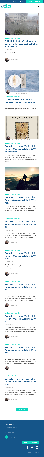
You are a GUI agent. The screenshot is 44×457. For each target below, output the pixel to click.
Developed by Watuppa (33, 452)
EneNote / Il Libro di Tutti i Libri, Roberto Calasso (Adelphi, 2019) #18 (20, 319)
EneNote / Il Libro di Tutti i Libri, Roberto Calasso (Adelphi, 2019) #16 (20, 382)
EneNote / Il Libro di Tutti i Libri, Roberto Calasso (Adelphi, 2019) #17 (20, 350)
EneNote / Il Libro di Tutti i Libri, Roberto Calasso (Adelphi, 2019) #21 (20, 224)
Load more (22, 409)
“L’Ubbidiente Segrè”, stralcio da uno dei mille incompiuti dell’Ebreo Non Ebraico (22, 44)
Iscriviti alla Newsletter (34, 1)
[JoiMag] (6, 5)
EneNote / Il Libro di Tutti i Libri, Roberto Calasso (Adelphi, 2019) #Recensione (20, 149)
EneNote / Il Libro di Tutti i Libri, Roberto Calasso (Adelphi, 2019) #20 (20, 256)
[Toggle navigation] (41, 6)
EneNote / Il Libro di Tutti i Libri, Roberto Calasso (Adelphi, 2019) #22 (20, 200)
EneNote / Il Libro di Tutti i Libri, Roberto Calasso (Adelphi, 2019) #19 (20, 287)
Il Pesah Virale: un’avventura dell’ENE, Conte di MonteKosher (20, 101)
